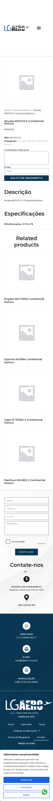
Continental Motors (22, 110)
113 (19, 141)
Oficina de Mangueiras (19, 737)
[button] (39, 28)
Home (7, 110)
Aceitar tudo (26, 780)
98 (33, 141)
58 (28, 141)
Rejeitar (26, 795)
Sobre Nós (26, 724)
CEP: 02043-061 (26, 605)
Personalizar (26, 787)
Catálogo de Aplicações (25, 731)
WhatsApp (26, 634)
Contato (41, 737)
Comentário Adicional (16, 150)
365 (24, 141)
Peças (42, 724)
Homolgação (26, 678)
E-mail (26, 657)
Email (7, 167)
